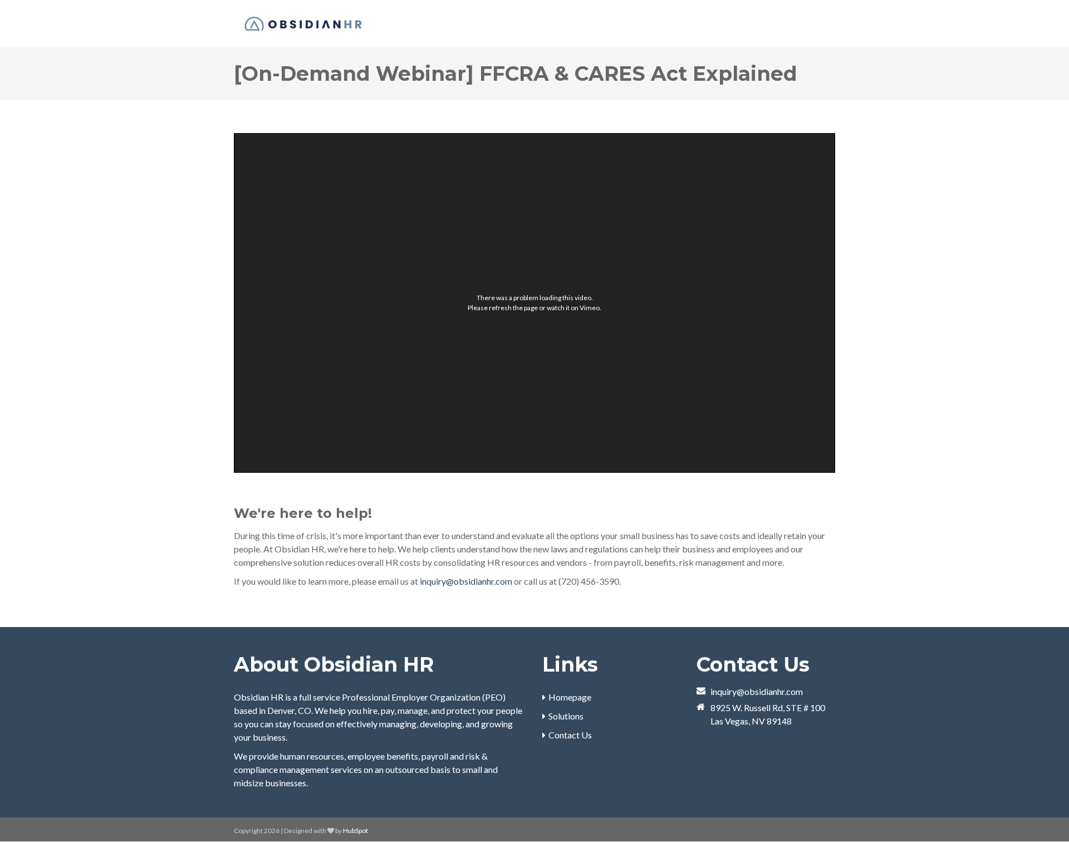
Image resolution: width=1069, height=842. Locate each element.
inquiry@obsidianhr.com (466, 581)
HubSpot (355, 830)
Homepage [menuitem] (569, 697)
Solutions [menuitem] (565, 716)
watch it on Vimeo (573, 307)
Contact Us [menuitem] (570, 735)
